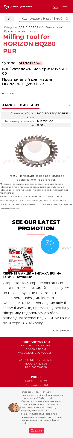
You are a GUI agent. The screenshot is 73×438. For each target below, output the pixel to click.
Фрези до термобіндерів (21, 31)
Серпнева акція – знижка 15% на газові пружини (32, 275)
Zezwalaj (36, 430)
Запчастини (54, 27)
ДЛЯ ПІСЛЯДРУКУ (31, 27)
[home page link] (19, 6)
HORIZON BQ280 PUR (23, 84)
